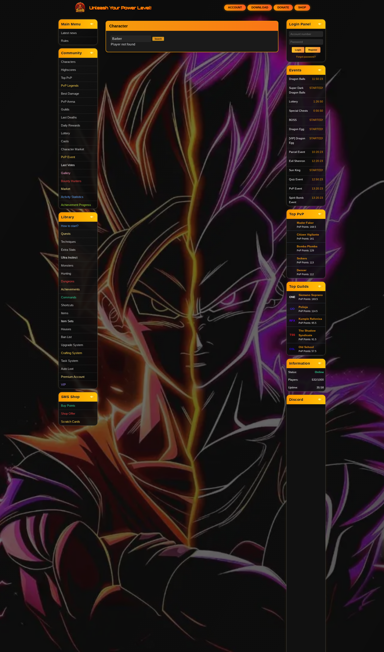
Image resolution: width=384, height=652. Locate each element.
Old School (306, 347)
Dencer (301, 270)
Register (312, 50)
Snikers (302, 258)
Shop (302, 7)
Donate (283, 7)
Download (259, 7)
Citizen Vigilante (308, 234)
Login (298, 50)
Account (235, 7)
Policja (303, 307)
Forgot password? (306, 56)
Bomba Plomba (307, 246)
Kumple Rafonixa (310, 318)
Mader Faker (305, 222)
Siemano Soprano (311, 295)
